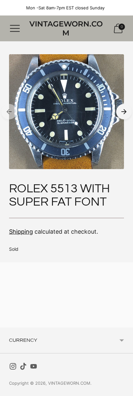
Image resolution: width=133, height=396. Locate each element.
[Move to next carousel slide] (124, 111)
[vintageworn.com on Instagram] (13, 367)
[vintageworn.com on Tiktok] (23, 367)
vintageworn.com (69, 383)
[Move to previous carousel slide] (9, 111)
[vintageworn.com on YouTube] (33, 367)
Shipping (21, 231)
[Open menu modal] (15, 28)
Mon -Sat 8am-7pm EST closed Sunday (65, 7)
